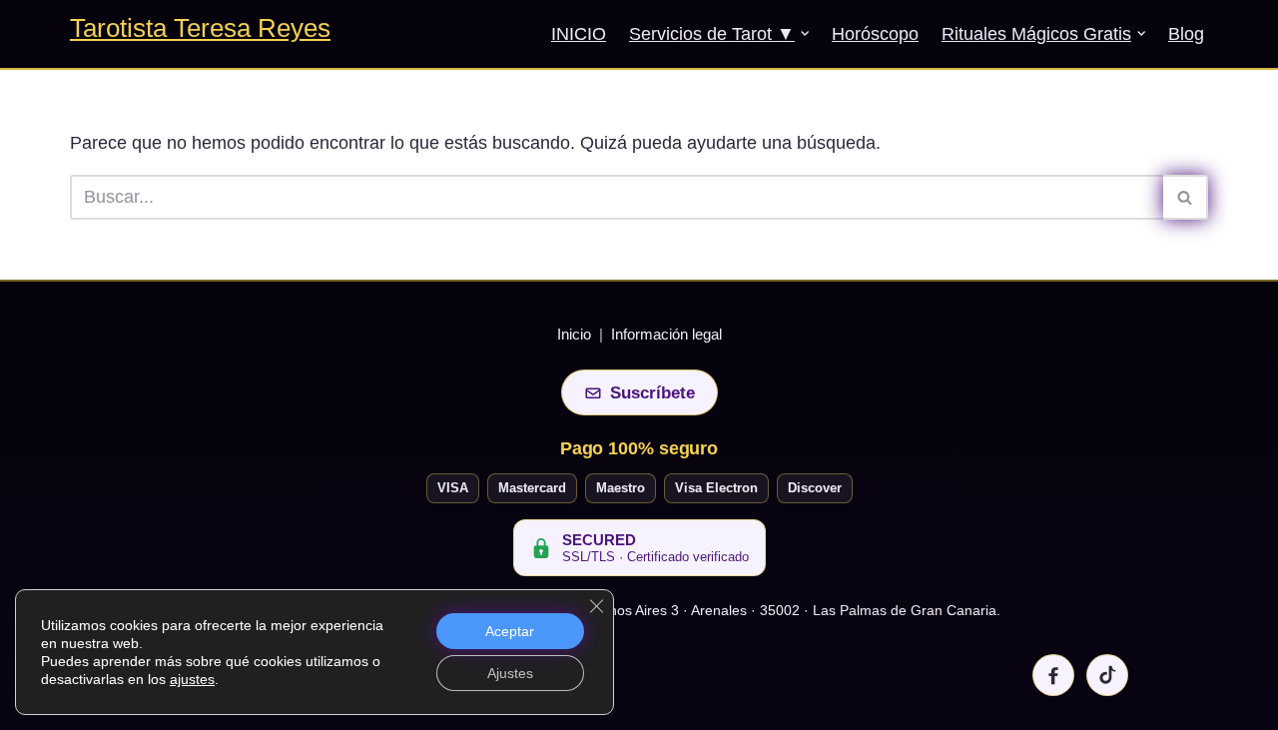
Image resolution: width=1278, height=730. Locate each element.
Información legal (666, 334)
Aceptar (509, 631)
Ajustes (510, 673)
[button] (805, 33)
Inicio (574, 334)
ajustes (192, 679)
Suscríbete (652, 392)
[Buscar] (1185, 197)
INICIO (578, 34)
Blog (1186, 34)
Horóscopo (875, 34)
